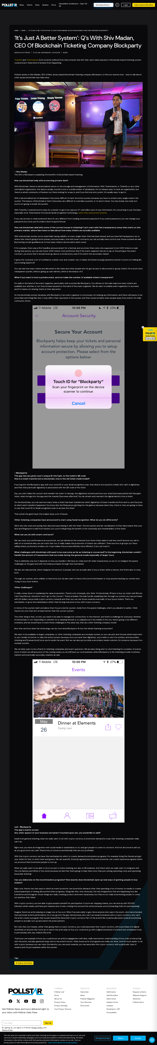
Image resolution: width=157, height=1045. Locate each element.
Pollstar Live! (59, 992)
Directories (84, 1006)
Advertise (136, 999)
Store (56, 995)
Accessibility (112, 1012)
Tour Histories (86, 1002)
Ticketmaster (32, 60)
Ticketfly (18, 60)
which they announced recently (92, 213)
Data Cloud (111, 999)
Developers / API (113, 1009)
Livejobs (110, 1006)
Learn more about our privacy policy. (63, 1042)
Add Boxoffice (112, 995)
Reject (120, 1038)
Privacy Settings (60, 1006)
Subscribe (84, 992)
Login (125, 5)
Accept (138, 1038)
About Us (58, 999)
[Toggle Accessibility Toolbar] (152, 1040)
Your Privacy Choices (62, 1009)
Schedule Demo (102, 5)
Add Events (111, 992)
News (65, 53)
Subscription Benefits (143, 5)
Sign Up (48, 1023)
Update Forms (112, 1002)
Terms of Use (7, 1030)
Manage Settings (103, 1038)
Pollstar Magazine (87, 999)
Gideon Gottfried (24, 963)
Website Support (140, 995)
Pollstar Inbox (138, 1002)
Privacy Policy (37, 1028)
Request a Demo (139, 992)
